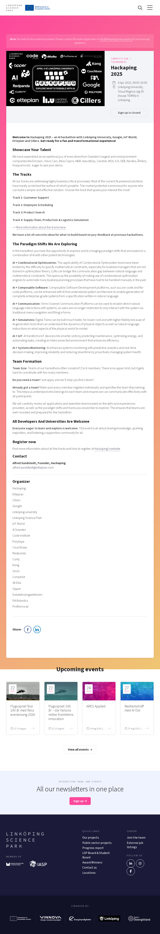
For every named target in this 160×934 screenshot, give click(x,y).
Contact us (89, 867)
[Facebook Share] (27, 629)
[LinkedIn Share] (37, 629)
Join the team (136, 837)
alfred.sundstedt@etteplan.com (33, 467)
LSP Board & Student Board (96, 855)
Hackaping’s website (107, 449)
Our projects (90, 837)
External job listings (135, 845)
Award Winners (92, 862)
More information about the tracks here (41, 227)
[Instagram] (140, 863)
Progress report (93, 848)
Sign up (78, 801)
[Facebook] (131, 871)
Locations (89, 873)
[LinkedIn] (131, 863)
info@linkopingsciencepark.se (116, 39)
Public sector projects (97, 843)
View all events (78, 749)
